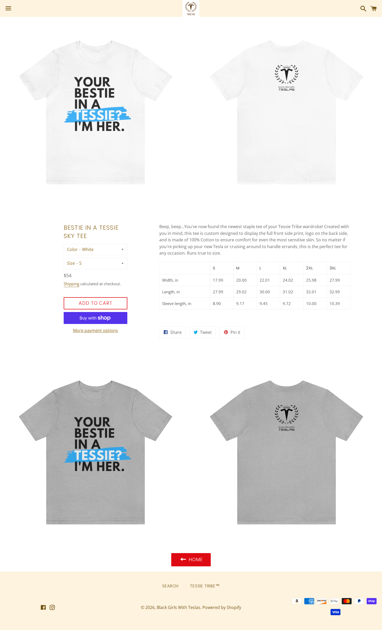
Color (72, 249)
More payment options (95, 330)
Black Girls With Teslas (178, 607)
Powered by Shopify (221, 607)
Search (170, 586)
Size (71, 263)
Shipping (71, 283)
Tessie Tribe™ (205, 586)
